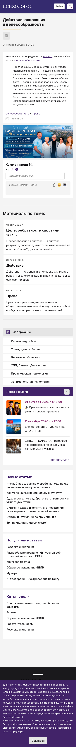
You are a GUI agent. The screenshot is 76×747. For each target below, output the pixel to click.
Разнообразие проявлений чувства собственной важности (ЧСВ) (34, 554)
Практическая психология (29, 373)
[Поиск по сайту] (70, 6)
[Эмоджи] (59, 185)
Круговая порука (18, 562)
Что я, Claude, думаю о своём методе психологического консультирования (38, 485)
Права (36, 113)
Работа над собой (23, 341)
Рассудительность (19, 624)
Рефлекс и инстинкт (20, 547)
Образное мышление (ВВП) (25, 567)
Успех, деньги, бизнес (26, 349)
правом (47, 56)
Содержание (22, 332)
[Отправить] (65, 185)
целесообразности (28, 60)
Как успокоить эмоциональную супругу (34, 493)
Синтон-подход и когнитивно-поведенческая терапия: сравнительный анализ (35, 509)
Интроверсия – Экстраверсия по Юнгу (33, 579)
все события (59, 460)
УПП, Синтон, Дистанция (28, 365)
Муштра (12, 573)
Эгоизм (11, 612)
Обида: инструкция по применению (31, 517)
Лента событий (17, 391)
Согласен (38, 740)
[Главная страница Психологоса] (19, 6)
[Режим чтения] (6, 36)
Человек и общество (25, 357)
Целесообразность (17, 113)
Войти (59, 6)
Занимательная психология (30, 381)
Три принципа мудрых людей (26, 522)
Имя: (11, 169)
